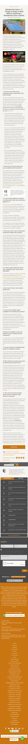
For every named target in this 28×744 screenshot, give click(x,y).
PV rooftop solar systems (16, 66)
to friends (14, 580)
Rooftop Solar (9, 451)
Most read (20, 478)
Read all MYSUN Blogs (14, 535)
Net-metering (6, 204)
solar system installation (8, 455)
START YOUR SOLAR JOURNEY (18, 576)
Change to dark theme (14, 6)
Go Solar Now (14, 447)
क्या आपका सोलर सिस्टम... (12, 519)
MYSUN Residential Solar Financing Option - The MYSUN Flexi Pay (14, 277)
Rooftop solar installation (19, 453)
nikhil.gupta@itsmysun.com (15, 474)
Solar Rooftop (16, 451)
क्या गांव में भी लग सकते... (12, 515)
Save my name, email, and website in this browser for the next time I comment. (12, 552)
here (17, 264)
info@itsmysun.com (20, 442)
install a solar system (8, 453)
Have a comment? (6, 460)
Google (21, 388)
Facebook (5, 390)
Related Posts (7, 478)
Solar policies (7, 127)
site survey (16, 185)
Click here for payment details (14, 615)
